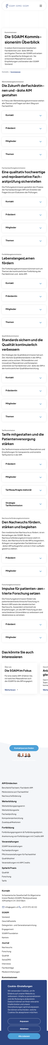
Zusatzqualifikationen (11, 822)
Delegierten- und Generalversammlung (19, 925)
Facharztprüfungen (10, 850)
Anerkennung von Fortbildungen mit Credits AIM (23, 836)
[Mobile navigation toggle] (41, 6)
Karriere (5, 937)
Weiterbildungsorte (10, 810)
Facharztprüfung (9, 814)
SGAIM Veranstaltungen (12, 846)
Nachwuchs (7, 947)
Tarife (4, 880)
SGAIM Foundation (10, 933)
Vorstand (6, 917)
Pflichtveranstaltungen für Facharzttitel (19, 854)
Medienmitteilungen (11, 972)
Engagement (8, 929)
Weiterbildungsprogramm (13, 806)
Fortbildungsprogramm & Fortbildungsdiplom (22, 832)
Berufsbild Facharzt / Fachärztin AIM (17, 787)
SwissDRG (6, 959)
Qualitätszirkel (8, 858)
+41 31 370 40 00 (29, 907)
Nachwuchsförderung (11, 796)
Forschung (6, 876)
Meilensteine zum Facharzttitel (15, 792)
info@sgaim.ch (12, 907)
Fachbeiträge (8, 968)
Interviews (6, 963)
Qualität (5, 872)
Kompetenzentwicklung (12, 818)
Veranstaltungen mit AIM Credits (16, 862)
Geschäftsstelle (9, 921)
